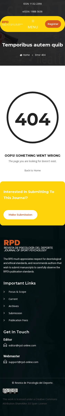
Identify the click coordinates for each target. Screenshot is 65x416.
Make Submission (20, 214)
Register (53, 24)
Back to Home (32, 170)
